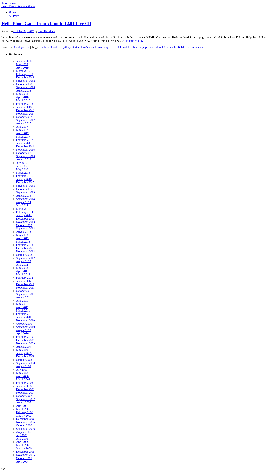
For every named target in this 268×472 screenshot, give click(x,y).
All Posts (14, 15)
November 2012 (25, 251)
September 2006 (25, 428)
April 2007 (22, 405)
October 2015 (24, 189)
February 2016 (24, 175)
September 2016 (25, 156)
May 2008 (22, 372)
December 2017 (25, 110)
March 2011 (23, 310)
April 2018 (22, 97)
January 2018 (24, 107)
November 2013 (25, 221)
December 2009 (25, 340)
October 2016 (24, 152)
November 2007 (25, 392)
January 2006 (24, 448)
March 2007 (23, 409)
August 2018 (23, 90)
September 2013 (25, 228)
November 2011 (25, 287)
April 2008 (22, 376)
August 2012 (23, 261)
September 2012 (25, 258)
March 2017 (23, 136)
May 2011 (22, 303)
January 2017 (24, 143)
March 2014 (23, 208)
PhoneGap (138, 47)
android (45, 47)
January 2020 (24, 61)
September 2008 (25, 363)
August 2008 (23, 366)
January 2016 (24, 179)
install (92, 47)
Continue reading (135, 40)
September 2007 (25, 399)
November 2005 (25, 454)
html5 (84, 47)
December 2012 (25, 248)
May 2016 (22, 169)
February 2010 (24, 336)
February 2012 (24, 277)
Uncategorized (21, 47)
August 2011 (23, 297)
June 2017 (22, 126)
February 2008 (24, 382)
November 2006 (25, 422)
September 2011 (25, 294)
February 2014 (24, 212)
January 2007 (24, 415)
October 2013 (24, 225)
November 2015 (25, 185)
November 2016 (25, 149)
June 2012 (22, 264)
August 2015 (23, 195)
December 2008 (25, 356)
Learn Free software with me (18, 6)
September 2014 (25, 198)
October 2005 (24, 458)
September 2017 (25, 120)
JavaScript (103, 47)
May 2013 (22, 235)
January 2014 (24, 215)
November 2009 (25, 343)
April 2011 (22, 307)
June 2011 (22, 300)
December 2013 (25, 218)
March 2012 (23, 274)
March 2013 (23, 241)
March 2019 (23, 70)
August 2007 (23, 402)
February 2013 (24, 244)
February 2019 (24, 74)
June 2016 (22, 166)
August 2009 (23, 346)
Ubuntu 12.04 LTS (175, 47)
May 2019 (22, 64)
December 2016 (25, 146)
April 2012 (22, 271)
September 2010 (25, 326)
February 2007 (24, 412)
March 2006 (23, 445)
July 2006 (21, 435)
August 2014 (23, 202)
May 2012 (22, 267)
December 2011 (25, 284)
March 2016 (23, 172)
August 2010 (23, 330)
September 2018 (25, 87)
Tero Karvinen (9, 3)
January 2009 (24, 353)
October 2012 (24, 254)
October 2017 (24, 116)
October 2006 (24, 425)
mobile (126, 47)
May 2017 (22, 129)
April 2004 (22, 461)
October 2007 (24, 395)
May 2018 (22, 93)
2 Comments (195, 47)
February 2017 (24, 139)
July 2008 (21, 369)
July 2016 (21, 162)
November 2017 (25, 113)
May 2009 (22, 349)
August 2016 (23, 159)
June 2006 (22, 438)
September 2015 (25, 192)
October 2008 (24, 359)
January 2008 (24, 386)
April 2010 (22, 333)
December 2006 (25, 418)
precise (149, 47)
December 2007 (25, 389)
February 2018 (24, 103)
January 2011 (23, 317)
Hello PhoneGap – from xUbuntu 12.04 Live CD (46, 23)
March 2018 (23, 100)
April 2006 (22, 441)
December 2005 (25, 451)
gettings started (71, 47)
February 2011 (24, 313)
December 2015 (25, 182)
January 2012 (24, 281)
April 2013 (22, 238)
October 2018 (24, 84)
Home (12, 12)
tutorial (159, 47)
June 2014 (22, 205)
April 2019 (22, 67)
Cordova (56, 47)
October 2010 (24, 323)
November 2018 (25, 80)
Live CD (116, 47)
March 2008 (23, 379)
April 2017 (22, 133)
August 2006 (23, 432)
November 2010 (25, 320)
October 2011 (24, 290)
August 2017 (23, 123)
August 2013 (23, 231)
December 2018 (25, 77)
